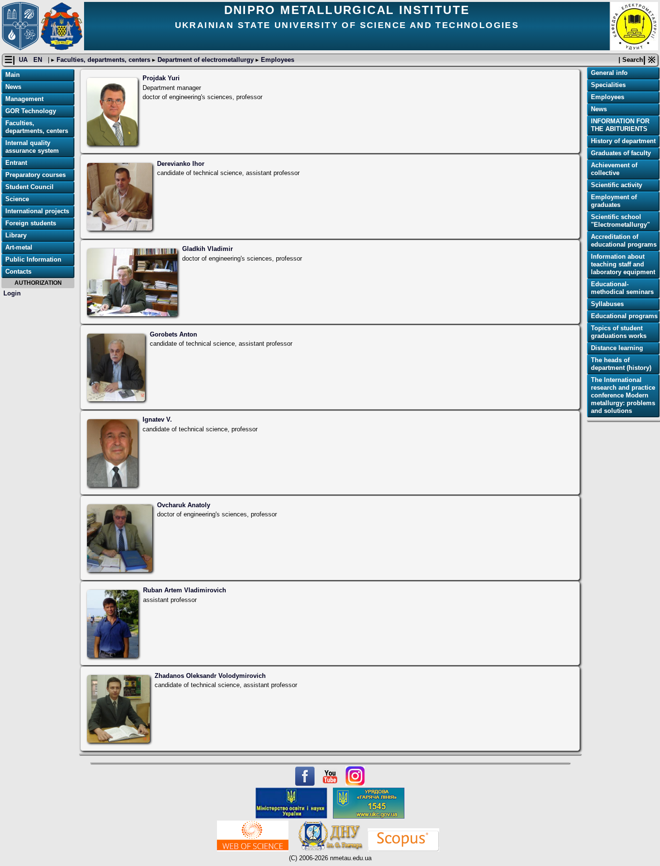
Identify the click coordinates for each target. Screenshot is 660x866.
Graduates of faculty (621, 153)
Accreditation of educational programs (624, 240)
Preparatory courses (35, 174)
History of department (623, 141)
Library (16, 235)
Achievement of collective (614, 168)
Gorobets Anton (173, 334)
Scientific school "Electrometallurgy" (620, 220)
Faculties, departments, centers (103, 59)
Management (24, 99)
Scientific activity (616, 185)
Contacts (18, 271)
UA (24, 59)
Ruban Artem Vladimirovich (184, 590)
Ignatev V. (157, 419)
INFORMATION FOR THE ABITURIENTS (620, 124)
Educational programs (624, 316)
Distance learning (617, 348)
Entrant (16, 162)
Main (12, 74)
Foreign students (30, 223)
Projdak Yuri (161, 78)
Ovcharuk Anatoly (183, 505)
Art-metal (18, 247)
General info (609, 72)
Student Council (29, 187)
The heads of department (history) (621, 363)
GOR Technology (30, 111)
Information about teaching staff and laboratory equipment (623, 264)
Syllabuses (607, 304)
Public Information (33, 259)
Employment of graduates (614, 200)
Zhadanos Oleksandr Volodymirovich (210, 675)
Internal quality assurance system (32, 146)
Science (17, 199)
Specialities (608, 84)
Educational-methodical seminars (622, 287)
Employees (276, 59)
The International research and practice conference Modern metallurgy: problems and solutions (623, 395)
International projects (37, 211)
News (13, 86)
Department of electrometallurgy (206, 59)
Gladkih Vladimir (207, 248)
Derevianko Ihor (180, 163)
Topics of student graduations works (618, 331)
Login (12, 293)
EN (38, 59)
